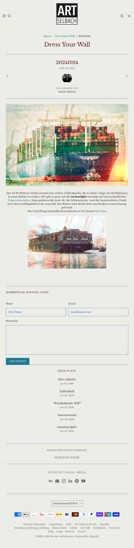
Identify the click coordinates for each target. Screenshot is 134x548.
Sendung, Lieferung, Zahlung (32, 527)
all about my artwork (67, 457)
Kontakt (104, 524)
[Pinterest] (77, 481)
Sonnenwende (67, 415)
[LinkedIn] (70, 481)
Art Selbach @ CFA (86, 524)
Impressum (55, 524)
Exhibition (99, 527)
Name (9, 303)
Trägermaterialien (19, 200)
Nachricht (12, 321)
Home (47, 36)
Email (71, 303)
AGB (68, 524)
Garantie (114, 527)
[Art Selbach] (67, 14)
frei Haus (101, 211)
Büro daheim (67, 379)
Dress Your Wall (65, 36)
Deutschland (65, 503)
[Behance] (51, 481)
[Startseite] (4, 16)
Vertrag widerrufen (34, 524)
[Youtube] (83, 481)
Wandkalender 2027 (67, 403)
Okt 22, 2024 (67, 68)
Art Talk (85, 527)
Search (82, 531)
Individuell (67, 391)
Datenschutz (59, 527)
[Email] (57, 481)
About (73, 527)
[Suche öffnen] (9, 16)
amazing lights (67, 427)
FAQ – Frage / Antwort (61, 531)
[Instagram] (64, 481)
